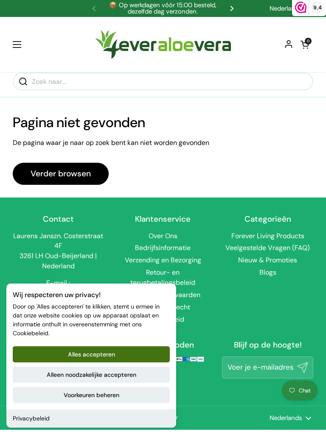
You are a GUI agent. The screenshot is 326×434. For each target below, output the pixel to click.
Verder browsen (61, 173)
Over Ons (163, 235)
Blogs (267, 272)
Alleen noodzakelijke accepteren (91, 374)
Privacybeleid (31, 418)
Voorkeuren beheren (91, 395)
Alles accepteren (91, 354)
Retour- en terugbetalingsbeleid (162, 277)
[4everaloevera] (163, 44)
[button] (304, 44)
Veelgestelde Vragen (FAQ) (267, 247)
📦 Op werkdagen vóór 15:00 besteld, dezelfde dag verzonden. (162, 8)
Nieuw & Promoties (267, 260)
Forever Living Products (267, 235)
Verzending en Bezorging (163, 260)
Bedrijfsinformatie (163, 247)
